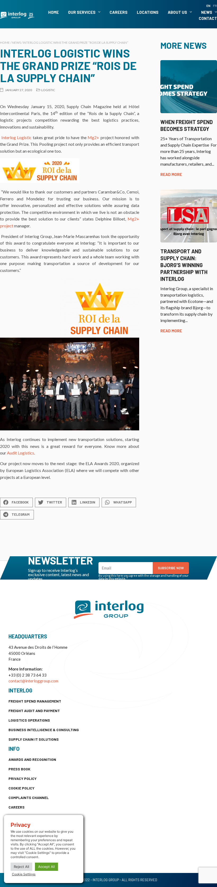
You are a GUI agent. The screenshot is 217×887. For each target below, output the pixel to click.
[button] (16, 502)
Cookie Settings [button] (23, 874)
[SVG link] (17, 15)
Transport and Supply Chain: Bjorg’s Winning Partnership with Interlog (183, 265)
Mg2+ (93, 137)
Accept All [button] (46, 866)
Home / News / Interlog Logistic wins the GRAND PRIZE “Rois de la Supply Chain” (64, 43)
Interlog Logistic (16, 137)
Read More (171, 174)
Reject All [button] (21, 866)
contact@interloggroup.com (33, 680)
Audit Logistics (20, 452)
